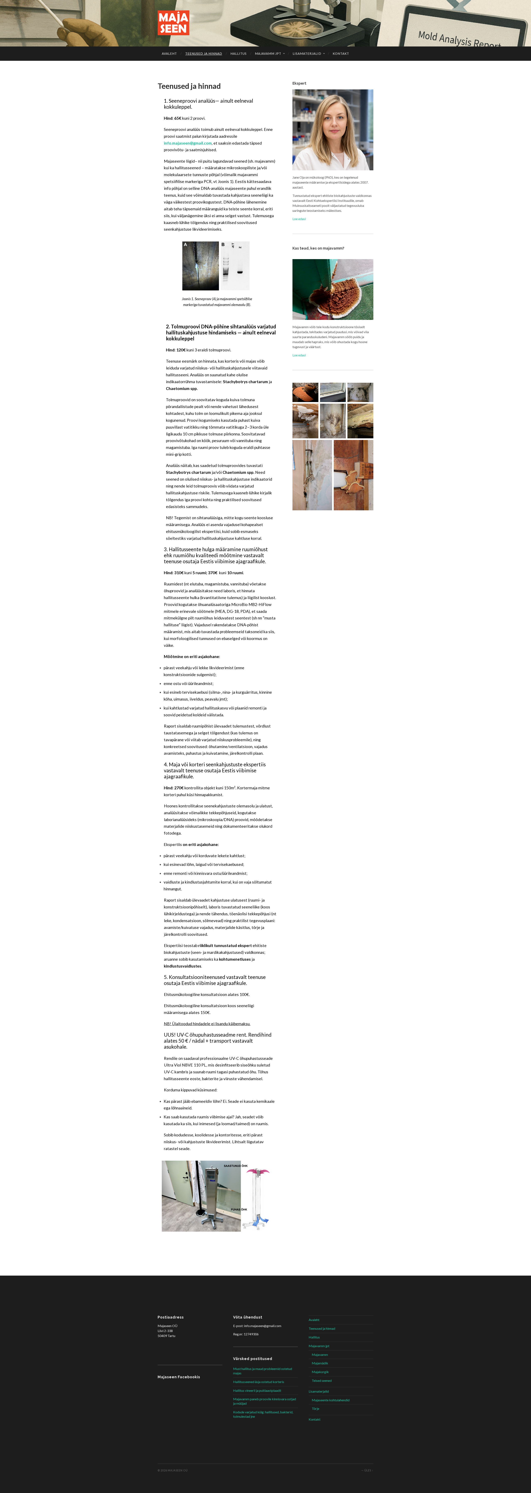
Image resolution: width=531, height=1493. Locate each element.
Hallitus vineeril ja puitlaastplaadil (257, 1390)
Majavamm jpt (268, 53)
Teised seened (322, 1380)
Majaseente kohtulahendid (331, 1400)
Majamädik (320, 1363)
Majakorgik (320, 1372)
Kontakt (341, 53)
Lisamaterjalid (307, 53)
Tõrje (315, 1408)
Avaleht (169, 53)
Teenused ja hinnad (203, 53)
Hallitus (238, 53)
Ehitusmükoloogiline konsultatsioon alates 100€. (207, 994)
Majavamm (320, 1354)
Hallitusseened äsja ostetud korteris (258, 1382)
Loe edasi (299, 219)
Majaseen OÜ (178, 1470)
